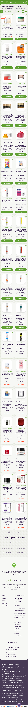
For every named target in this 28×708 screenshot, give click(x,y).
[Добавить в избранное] (12, 15)
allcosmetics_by (12, 649)
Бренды (4, 595)
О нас (15, 620)
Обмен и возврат (19, 610)
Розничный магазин (20, 613)
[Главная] (2, 8)
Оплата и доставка (19, 608)
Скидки (4, 598)
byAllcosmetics (12, 652)
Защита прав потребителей (18, 627)
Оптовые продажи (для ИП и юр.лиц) (19, 616)
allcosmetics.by (12, 645)
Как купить (17, 605)
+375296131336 (12, 642)
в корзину (8, 39)
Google (21, 701)
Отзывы (16, 633)
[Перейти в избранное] (23, 2)
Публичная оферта (19, 595)
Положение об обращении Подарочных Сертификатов (18, 600)
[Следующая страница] (18, 532)
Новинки (4, 600)
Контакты (4, 603)
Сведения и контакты (17, 623)
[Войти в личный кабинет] (20, 2)
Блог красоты (18, 631)
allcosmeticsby (12, 654)
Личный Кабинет (19, 636)
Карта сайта (5, 606)
